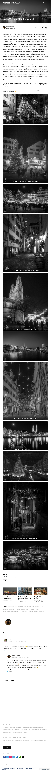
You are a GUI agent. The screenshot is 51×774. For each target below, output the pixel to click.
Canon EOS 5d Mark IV (31, 609)
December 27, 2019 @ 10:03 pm (16, 641)
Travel (33, 606)
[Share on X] (42, 27)
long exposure (19, 607)
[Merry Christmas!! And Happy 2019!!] (10, 591)
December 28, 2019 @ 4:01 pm (19, 657)
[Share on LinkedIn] (46, 27)
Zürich (14, 607)
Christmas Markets (28, 612)
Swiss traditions (25, 611)
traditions (15, 606)
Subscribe (7, 747)
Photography (22, 609)
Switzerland (21, 612)
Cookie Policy (28, 771)
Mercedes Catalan (12, 3)
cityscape (37, 606)
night (24, 607)
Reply (25, 641)
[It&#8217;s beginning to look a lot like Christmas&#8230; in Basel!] (25, 591)
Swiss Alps (36, 611)
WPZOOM (45, 764)
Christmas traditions (22, 606)
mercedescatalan (10, 26)
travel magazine (9, 73)
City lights (29, 606)
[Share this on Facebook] (39, 27)
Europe (10, 607)
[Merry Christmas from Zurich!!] (40, 591)
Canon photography (13, 611)
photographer (12, 609)
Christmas (31, 611)
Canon (17, 609)
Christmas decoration (13, 612)
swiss (20, 611)
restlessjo (11, 639)
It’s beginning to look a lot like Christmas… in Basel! (24, 598)
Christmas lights (9, 606)
